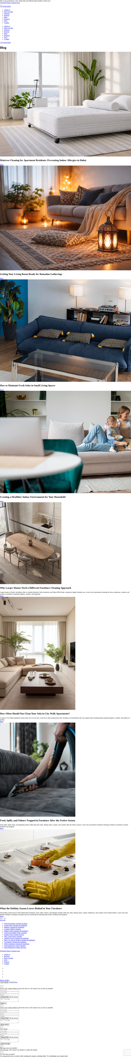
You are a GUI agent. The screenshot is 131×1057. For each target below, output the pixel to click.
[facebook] (5, 968)
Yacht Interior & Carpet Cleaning (14, 946)
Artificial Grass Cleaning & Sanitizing (16, 938)
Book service (5, 1024)
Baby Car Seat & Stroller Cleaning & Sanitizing (19, 940)
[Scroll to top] (1, 984)
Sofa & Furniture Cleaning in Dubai (15, 923)
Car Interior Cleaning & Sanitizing (15, 942)
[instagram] (5, 974)
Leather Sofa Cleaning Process (14, 934)
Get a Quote (4, 982)
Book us (3, 1003)
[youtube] (5, 977)
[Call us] (11, 982)
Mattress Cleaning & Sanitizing (14, 927)
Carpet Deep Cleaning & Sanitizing (15, 925)
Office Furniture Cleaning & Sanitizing (16, 944)
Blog (5, 17)
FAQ (5, 21)
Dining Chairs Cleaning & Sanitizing (16, 931)
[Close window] (1, 986)
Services (7, 13)
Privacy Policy (4, 980)
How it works (8, 12)
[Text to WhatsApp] (16, 982)
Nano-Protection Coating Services (15, 947)
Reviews (7, 19)
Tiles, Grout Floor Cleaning (13, 936)
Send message (5, 1043)
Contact (6, 23)
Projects (6, 15)
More (1, 164)
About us (7, 10)
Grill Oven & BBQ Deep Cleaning (15, 933)
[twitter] (5, 971)
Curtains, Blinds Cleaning (12, 929)
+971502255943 (5, 6)
